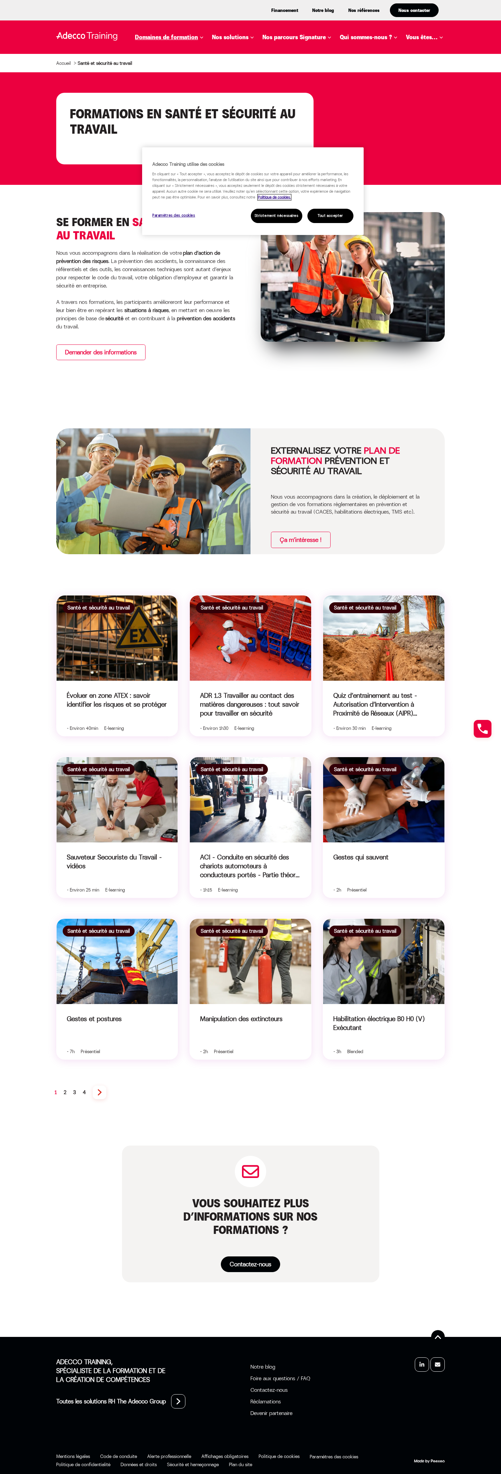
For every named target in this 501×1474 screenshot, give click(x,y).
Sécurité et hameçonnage (193, 1464)
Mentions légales (73, 1456)
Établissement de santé (437, 94)
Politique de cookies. (274, 197)
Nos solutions (230, 37)
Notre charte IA (374, 72)
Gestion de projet (172, 105)
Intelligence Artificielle (182, 115)
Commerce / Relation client (187, 64)
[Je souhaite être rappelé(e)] (482, 729)
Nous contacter (414, 10)
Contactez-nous (250, 1264)
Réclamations (265, 1401)
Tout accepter (330, 215)
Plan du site (240, 1464)
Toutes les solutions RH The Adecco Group (111, 1401)
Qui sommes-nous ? (366, 37)
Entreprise (432, 53)
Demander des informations (101, 352)
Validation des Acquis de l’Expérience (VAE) (287, 125)
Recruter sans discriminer (313, 113)
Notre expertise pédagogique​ (373, 57)
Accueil (63, 63)
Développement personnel (184, 84)
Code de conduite (118, 1456)
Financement (284, 10)
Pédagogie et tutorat (177, 146)
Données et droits (139, 1464)
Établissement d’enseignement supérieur (439, 72)
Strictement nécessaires (277, 215)
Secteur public (438, 109)
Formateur (432, 119)
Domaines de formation (166, 37)
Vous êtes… (422, 37)
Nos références (364, 10)
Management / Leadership (184, 135)
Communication (169, 74)
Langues (157, 125)
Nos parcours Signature (294, 37)
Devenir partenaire (271, 1413)
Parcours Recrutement (308, 84)
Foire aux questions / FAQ (280, 1378)
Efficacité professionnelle (186, 94)
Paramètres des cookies (173, 215)
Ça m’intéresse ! (301, 540)
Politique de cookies (279, 1456)
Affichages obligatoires (224, 1456)
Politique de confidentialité (83, 1464)
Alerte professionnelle (169, 1456)
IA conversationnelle (255, 135)
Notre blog (323, 10)
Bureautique (164, 53)
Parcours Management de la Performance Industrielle (337, 98)
